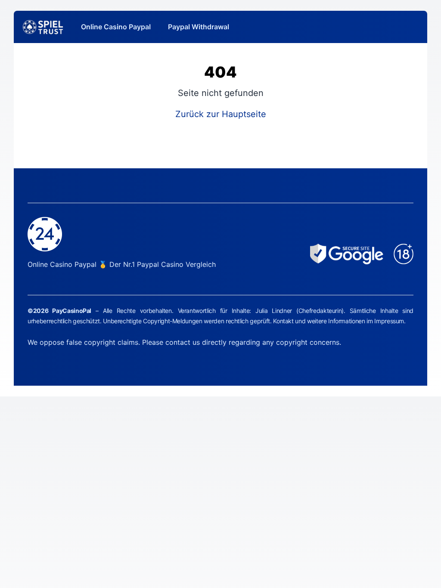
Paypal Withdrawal (198, 26)
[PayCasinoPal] (43, 27)
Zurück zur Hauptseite (220, 114)
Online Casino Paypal (116, 26)
